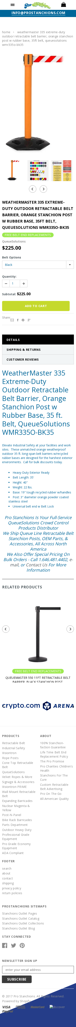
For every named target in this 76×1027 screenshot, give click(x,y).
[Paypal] (7, 1011)
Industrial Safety (13, 748)
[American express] (20, 1007)
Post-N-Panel (11, 815)
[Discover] (57, 1007)
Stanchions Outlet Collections (23, 923)
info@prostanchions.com (38, 13)
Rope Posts (10, 758)
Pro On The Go (51, 794)
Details (13, 340)
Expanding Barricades (17, 801)
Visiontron (9, 753)
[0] (63, 5)
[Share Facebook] (17, 319)
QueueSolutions (13, 772)
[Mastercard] (38, 1007)
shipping (8, 883)
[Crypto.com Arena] (38, 706)
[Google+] (29, 319)
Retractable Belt (13, 743)
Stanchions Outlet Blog (18, 928)
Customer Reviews (23, 359)
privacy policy (11, 888)
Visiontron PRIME (14, 787)
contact (7, 878)
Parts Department (15, 825)
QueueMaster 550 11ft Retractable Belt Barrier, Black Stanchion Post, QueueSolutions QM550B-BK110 (38, 682)
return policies (12, 893)
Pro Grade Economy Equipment (16, 846)
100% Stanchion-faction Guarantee (53, 745)
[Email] (12, 319)
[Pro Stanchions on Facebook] (4, 946)
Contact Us (36, 565)
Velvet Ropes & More (17, 777)
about (6, 873)
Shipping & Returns (24, 350)
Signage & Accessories (18, 782)
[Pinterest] (23, 319)
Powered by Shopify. (16, 1001)
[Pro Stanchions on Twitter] (13, 946)
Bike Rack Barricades (17, 820)
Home (6, 32)
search (7, 868)
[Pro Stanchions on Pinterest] (22, 946)
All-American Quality (54, 799)
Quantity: (9, 276)
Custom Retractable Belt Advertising (54, 787)
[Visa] (6, 1007)
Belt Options (11, 257)
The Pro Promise (52, 761)
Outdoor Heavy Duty (16, 830)
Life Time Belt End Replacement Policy (54, 754)
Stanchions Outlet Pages (19, 913)
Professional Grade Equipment (15, 837)
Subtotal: (9, 294)
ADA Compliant (13, 853)
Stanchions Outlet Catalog (20, 918)
